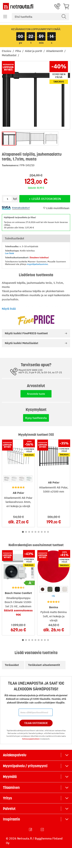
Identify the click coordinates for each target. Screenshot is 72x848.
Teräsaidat (12, 665)
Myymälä (10, 776)
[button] (5, 16)
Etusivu (7, 51)
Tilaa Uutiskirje (36, 723)
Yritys (7, 798)
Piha (18, 51)
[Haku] (64, 16)
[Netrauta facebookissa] (31, 829)
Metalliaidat (9, 55)
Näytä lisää (9, 308)
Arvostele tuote (36, 393)
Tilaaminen (11, 787)
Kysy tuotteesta (36, 418)
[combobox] (40, 16)
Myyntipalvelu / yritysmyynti (25, 766)
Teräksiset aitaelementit (44, 665)
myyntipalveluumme (37, 264)
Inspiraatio (11, 819)
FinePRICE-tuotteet (26, 333)
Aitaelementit (55, 51)
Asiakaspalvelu (14, 755)
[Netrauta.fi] (18, 6)
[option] (7, 478)
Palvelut (9, 808)
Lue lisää (9, 253)
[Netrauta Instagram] (42, 829)
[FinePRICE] (36, 320)
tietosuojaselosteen (31, 739)
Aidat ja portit (34, 51)
